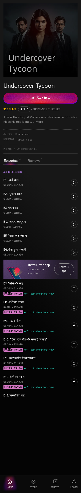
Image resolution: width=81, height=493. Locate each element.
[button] (40, 182)
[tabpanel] (40, 281)
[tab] (10, 160)
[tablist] (22, 161)
